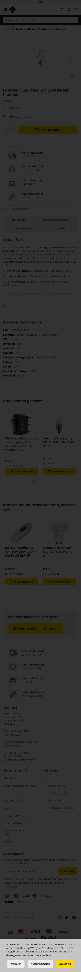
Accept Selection (40, 964)
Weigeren (15, 964)
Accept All (65, 964)
